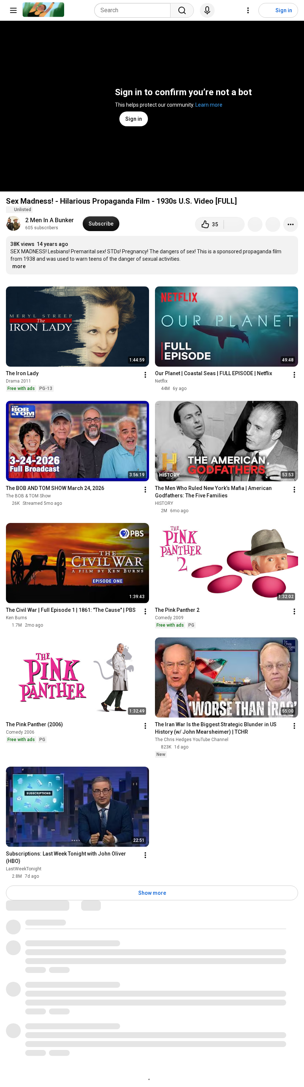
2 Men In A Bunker (49, 220)
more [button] (19, 266)
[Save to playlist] (272, 224)
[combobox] (134, 10)
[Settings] (248, 10)
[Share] (255, 224)
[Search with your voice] (207, 10)
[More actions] (290, 224)
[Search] (182, 10)
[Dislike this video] (234, 224)
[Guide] (13, 10)
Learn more (208, 105)
